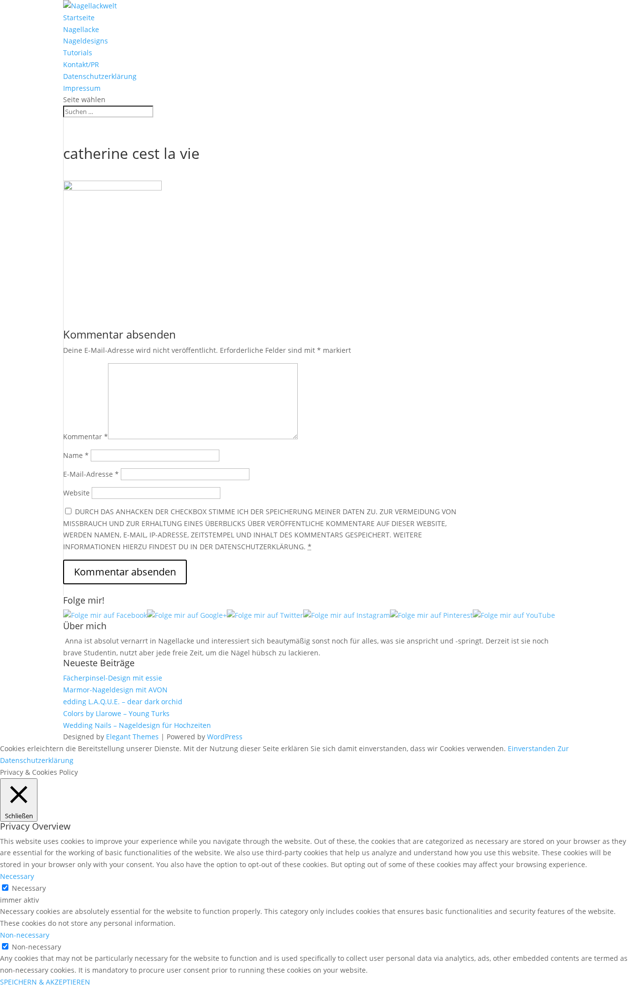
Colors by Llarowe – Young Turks (116, 713)
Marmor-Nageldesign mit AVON (115, 689)
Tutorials (77, 52)
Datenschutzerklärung (100, 76)
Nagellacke (81, 29)
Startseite (79, 17)
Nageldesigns (85, 40)
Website (76, 492)
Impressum (82, 88)
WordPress (225, 736)
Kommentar (85, 436)
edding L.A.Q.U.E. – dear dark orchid (122, 701)
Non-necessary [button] (24, 935)
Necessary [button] (17, 876)
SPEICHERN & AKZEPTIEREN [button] (45, 982)
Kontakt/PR (81, 64)
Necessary (29, 888)
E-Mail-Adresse (91, 474)
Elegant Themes (132, 736)
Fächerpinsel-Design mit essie (112, 678)
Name (76, 455)
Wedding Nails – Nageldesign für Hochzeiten (137, 725)
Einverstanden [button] (532, 748)
